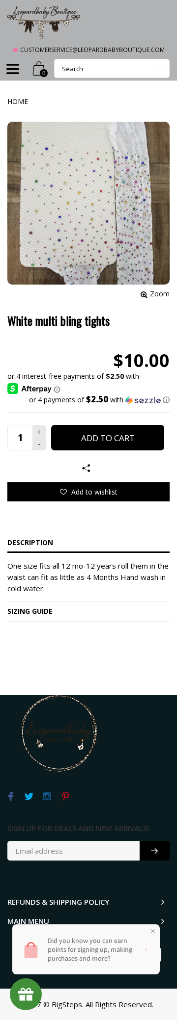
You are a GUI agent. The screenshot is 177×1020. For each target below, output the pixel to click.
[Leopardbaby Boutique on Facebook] (10, 797)
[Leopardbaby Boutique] (44, 22)
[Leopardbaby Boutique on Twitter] (29, 797)
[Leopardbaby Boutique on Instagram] (47, 797)
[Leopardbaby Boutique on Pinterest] (65, 797)
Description (30, 542)
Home (17, 101)
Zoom (160, 293)
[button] (88, 400)
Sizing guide (30, 611)
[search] (112, 68)
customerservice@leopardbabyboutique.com (92, 50)
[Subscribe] (155, 851)
